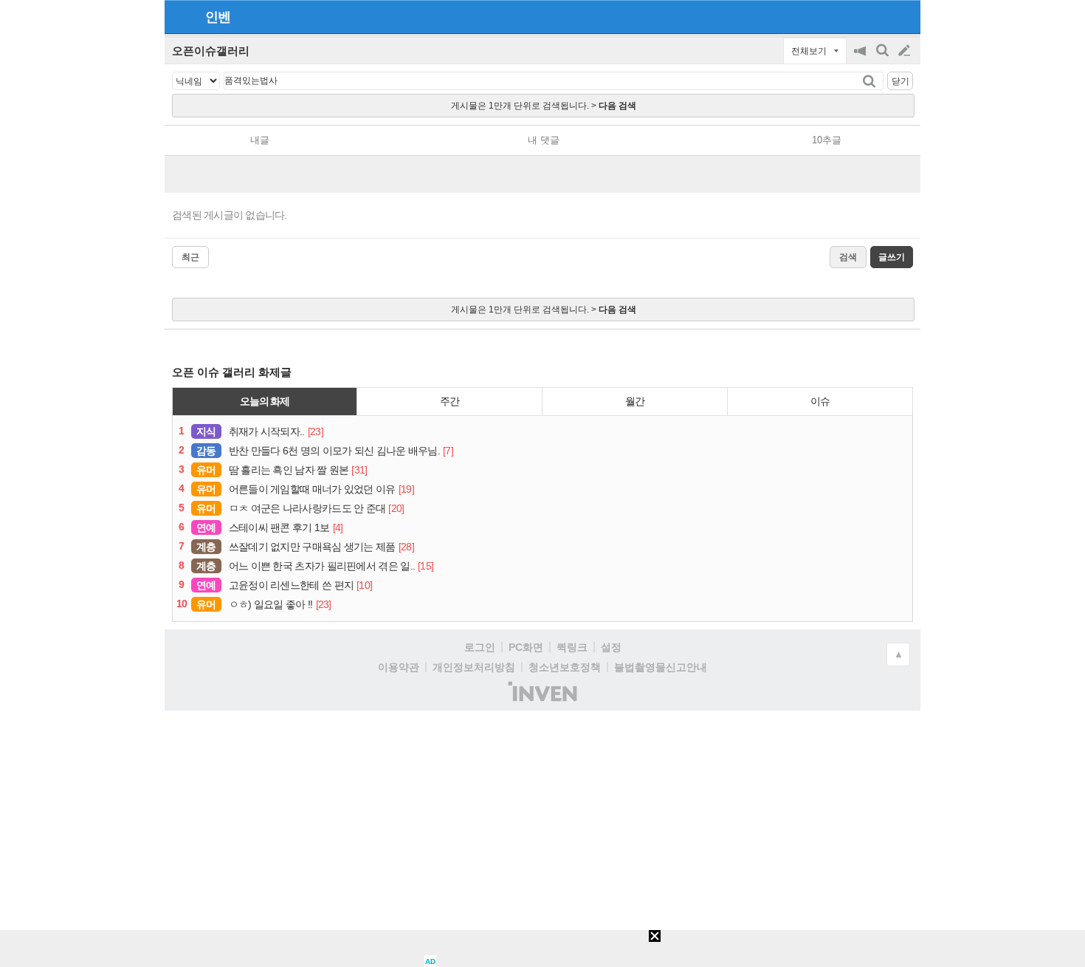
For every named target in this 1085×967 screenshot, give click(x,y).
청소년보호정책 (564, 667)
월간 (634, 401)
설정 (611, 647)
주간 (449, 401)
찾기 (871, 81)
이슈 (820, 401)
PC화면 (526, 647)
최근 (190, 257)
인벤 (217, 17)
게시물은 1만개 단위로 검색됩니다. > (543, 105)
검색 (848, 257)
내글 (259, 140)
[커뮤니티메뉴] (180, 17)
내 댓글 (543, 140)
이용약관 (398, 667)
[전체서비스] (903, 16)
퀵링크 (572, 647)
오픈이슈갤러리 (210, 50)
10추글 (826, 140)
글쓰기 (905, 51)
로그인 (479, 647)
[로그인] (876, 16)
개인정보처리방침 (474, 667)
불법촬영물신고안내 (660, 667)
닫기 (900, 81)
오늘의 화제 (265, 401)
